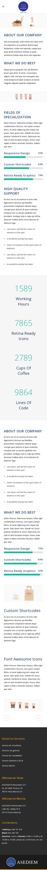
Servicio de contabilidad (12, 755)
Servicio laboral (8, 765)
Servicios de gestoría (10, 750)
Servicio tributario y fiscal (12, 760)
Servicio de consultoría (11, 745)
